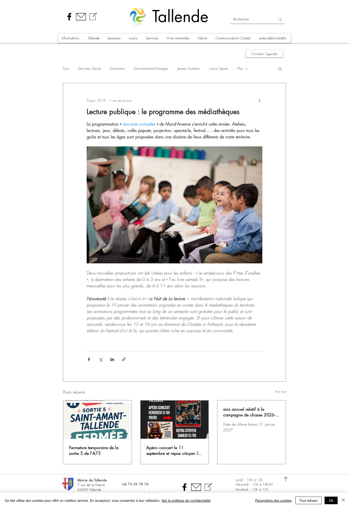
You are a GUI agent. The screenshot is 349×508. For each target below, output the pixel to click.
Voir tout (280, 391)
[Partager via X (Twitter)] (100, 359)
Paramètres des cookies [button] (273, 500)
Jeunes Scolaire (188, 68)
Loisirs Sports (218, 68)
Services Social (89, 68)
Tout (66, 68)
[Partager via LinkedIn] (112, 359)
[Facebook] (69, 17)
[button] (71, 38)
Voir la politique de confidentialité (186, 500)
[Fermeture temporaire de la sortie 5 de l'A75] (97, 420)
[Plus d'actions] (259, 100)
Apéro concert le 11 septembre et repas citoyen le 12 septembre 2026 (173, 450)
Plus (240, 68)
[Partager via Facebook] (89, 359)
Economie (117, 68)
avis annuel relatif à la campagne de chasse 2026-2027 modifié (249, 412)
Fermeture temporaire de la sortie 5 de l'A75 (93, 450)
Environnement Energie (151, 68)
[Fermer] (343, 500)
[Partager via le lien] (124, 359)
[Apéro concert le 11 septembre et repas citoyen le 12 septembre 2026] (175, 420)
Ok (331, 500)
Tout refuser (308, 500)
